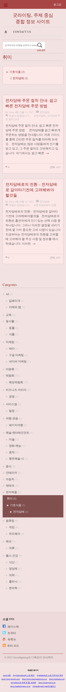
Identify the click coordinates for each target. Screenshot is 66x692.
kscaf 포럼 (7, 675)
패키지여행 (16, 425)
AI (7, 294)
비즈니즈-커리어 (16, 389)
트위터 (12, 633)
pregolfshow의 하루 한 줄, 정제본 (23, 682)
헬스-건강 (12, 555)
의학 (12, 575)
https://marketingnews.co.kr (20, 686)
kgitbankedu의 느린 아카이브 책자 (50, 675)
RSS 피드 (13, 645)
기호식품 (15, 72)
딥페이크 (14, 300)
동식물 (10, 321)
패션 (8, 541)
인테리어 (11, 472)
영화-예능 (15, 445)
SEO (11, 348)
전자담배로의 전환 (46, 205)
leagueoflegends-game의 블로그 (44, 686)
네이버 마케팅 (18, 361)
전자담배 (18, 78)
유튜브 (12, 639)
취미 (9, 498)
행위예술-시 (16, 458)
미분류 (10, 369)
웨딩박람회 (16, 382)
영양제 (13, 568)
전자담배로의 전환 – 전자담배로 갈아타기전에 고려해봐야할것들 (31, 190)
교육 (8, 315)
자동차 (10, 479)
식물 (12, 334)
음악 (12, 452)
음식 (8, 466)
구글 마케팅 (16, 355)
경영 (12, 396)
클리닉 (13, 581)
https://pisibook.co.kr (57, 679)
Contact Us (22, 32)
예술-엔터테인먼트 (17, 432)
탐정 (12, 410)
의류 (12, 548)
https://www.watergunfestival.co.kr (34, 679)
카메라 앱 (15, 307)
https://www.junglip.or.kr (11, 679)
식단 (12, 562)
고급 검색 (41, 50)
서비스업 (11, 404)
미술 (12, 439)
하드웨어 (14, 533)
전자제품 (11, 492)
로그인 (57, 4)
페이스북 (13, 626)
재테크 (10, 485)
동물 (12, 328)
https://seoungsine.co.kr (47, 682)
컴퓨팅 (10, 520)
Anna (11, 112)
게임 (12, 527)
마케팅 (10, 342)
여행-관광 (12, 418)
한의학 (13, 588)
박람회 (10, 375)
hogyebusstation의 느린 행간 (23, 675)
